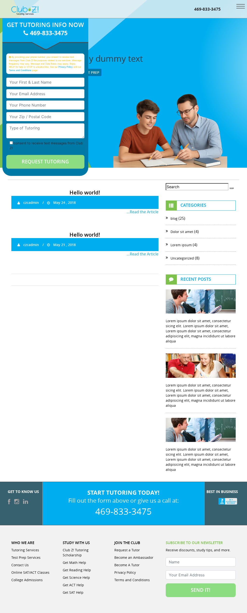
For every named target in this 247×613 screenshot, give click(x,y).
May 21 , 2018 (64, 244)
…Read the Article (142, 211)
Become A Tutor (127, 565)
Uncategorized (182, 258)
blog (174, 218)
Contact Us (20, 565)
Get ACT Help (73, 585)
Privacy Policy (65, 67)
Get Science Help (76, 577)
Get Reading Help (77, 570)
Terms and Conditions (20, 70)
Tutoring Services (25, 550)
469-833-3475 (207, 9)
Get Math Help (74, 562)
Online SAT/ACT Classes (30, 572)
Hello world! (84, 192)
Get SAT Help (73, 592)
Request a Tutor (127, 550)
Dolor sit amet (182, 231)
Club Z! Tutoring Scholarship (76, 552)
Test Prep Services (26, 557)
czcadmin (30, 202)
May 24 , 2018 (64, 202)
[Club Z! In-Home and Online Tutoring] (24, 10)
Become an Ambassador (133, 557)
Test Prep (90, 72)
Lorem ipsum (181, 245)
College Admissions (27, 580)
